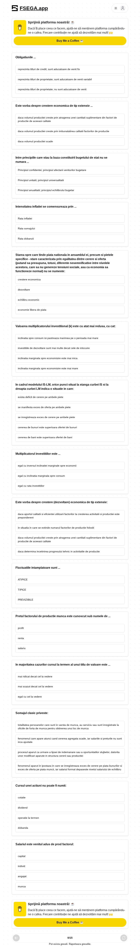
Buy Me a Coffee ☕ (70, 40)
